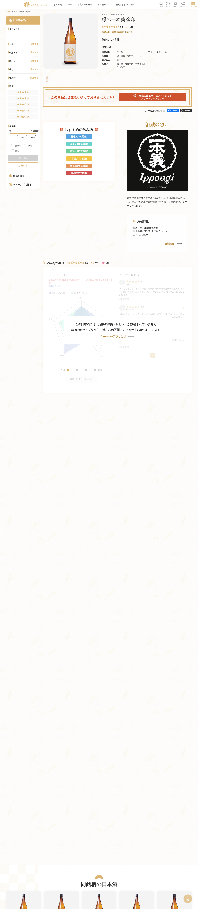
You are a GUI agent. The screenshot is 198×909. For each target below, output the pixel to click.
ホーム (8, 11)
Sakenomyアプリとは (113, 336)
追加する (34, 44)
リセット (23, 165)
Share (174, 110)
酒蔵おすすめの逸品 (125, 4)
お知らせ (58, 4)
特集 (70, 4)
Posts (187, 110)
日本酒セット (104, 4)
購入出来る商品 (85, 4)
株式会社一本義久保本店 (113, 32)
